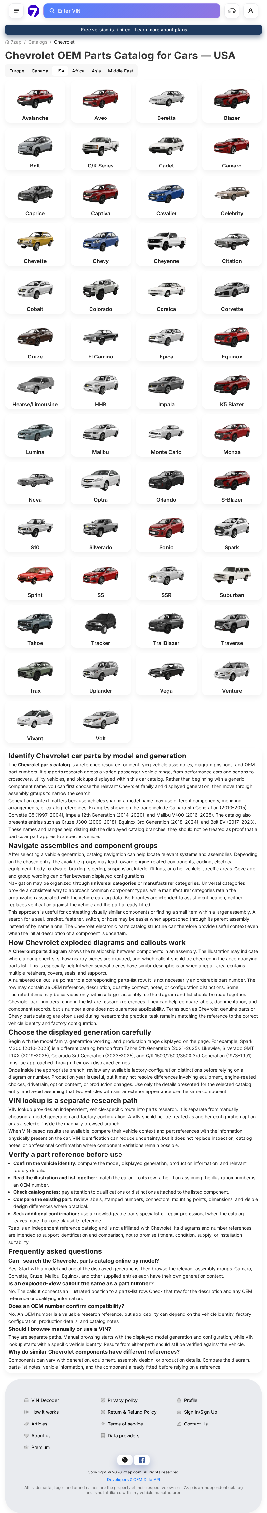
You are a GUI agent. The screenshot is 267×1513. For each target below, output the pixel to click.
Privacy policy (123, 1400)
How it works (45, 1412)
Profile (190, 1400)
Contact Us (196, 1423)
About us (40, 1435)
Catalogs (37, 42)
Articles (39, 1423)
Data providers (123, 1435)
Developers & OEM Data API (133, 1479)
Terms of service (125, 1423)
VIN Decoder (45, 1400)
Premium (40, 1447)
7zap (15, 42)
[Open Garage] (231, 10)
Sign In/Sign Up (200, 1412)
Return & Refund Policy (132, 1412)
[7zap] (33, 11)
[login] (250, 10)
